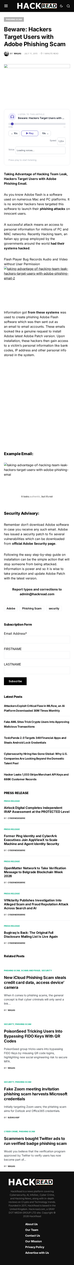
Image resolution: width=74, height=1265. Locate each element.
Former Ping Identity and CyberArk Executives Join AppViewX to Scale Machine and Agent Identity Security (31, 840)
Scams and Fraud (30, 970)
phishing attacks (52, 209)
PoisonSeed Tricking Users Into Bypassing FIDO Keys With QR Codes (33, 1036)
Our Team (31, 1229)
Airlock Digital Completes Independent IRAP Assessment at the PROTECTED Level (36, 810)
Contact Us (32, 1235)
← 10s (14, 133)
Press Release (12, 801)
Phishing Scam (14, 19)
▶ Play (29, 133)
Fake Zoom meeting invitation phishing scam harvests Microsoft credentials (35, 1094)
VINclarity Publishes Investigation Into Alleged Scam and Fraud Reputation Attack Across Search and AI (36, 904)
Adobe (11, 608)
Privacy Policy (34, 1247)
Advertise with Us (37, 1252)
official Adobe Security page (33, 543)
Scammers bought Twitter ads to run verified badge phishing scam (35, 1141)
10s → (45, 133)
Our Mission (33, 1241)
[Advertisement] (37, 401)
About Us (31, 1224)
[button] (6, 6)
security (54, 608)
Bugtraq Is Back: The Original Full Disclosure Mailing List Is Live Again (31, 934)
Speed (53, 140)
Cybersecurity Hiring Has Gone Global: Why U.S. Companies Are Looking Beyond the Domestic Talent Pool (36, 758)
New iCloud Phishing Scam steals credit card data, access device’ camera (35, 982)
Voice (11, 149)
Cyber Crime (11, 1131)
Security (47, 970)
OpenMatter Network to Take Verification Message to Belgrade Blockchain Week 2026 (35, 872)
